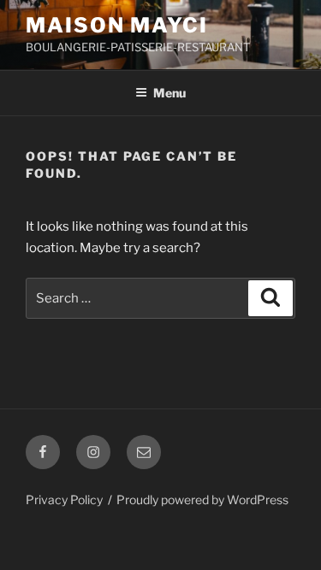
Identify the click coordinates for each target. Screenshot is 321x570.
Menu (169, 92)
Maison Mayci (117, 25)
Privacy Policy (64, 499)
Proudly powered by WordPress (202, 499)
